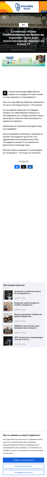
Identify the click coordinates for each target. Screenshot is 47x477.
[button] (43, 17)
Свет (23, 25)
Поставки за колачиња (23, 466)
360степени (15, 50)
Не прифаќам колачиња (23, 472)
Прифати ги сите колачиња (23, 460)
